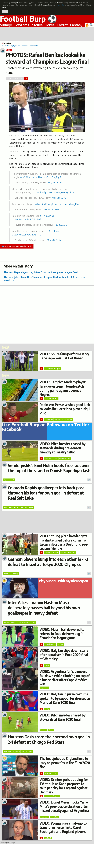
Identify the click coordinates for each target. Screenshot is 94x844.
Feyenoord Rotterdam (63, 419)
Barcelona (49, 419)
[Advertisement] (47, 33)
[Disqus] (47, 314)
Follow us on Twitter (68, 425)
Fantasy (76, 25)
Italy (47, 665)
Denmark (48, 796)
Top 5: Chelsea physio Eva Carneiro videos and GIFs (20, 46)
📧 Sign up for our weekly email (17, 246)
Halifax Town (64, 458)
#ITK (42, 215)
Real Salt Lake (26, 507)
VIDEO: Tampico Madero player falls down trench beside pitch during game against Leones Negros (63, 388)
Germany (15, 574)
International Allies (26, 622)
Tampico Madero (51, 398)
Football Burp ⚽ (28, 19)
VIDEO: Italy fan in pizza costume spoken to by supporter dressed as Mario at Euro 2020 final (65, 698)
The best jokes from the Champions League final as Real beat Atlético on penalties (44, 279)
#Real (38, 204)
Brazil (7, 574)
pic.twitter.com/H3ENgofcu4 (60, 192)
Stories (37, 25)
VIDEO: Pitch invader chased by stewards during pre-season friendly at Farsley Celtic (62, 448)
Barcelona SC (50, 644)
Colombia (54, 817)
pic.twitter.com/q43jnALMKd (26, 234)
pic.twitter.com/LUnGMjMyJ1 (46, 177)
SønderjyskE (9, 480)
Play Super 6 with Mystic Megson (63, 581)
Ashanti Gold (9, 622)
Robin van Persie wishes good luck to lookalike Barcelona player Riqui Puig (65, 408)
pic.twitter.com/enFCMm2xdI (26, 219)
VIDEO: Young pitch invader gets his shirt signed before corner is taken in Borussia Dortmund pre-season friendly (64, 542)
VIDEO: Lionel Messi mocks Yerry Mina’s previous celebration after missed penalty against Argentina (64, 806)
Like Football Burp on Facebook (24, 428)
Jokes (49, 25)
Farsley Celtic (51, 458)
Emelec (60, 644)
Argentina (44, 688)
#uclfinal (40, 192)
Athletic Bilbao (51, 552)
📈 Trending (6, 43)
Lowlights (21, 25)
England (43, 730)
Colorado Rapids (11, 507)
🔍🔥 (89, 25)
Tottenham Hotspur (52, 369)
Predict (62, 25)
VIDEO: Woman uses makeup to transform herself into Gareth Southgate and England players (63, 827)
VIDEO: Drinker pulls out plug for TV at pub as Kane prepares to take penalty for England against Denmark (64, 785)
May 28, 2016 (55, 182)
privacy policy (60, 5)
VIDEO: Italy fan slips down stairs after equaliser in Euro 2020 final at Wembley (64, 654)
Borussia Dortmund (68, 552)
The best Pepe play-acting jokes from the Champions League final (41, 272)
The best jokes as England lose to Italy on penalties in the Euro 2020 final (65, 762)
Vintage (6, 25)
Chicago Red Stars (12, 751)
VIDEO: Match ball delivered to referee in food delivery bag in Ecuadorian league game (62, 633)
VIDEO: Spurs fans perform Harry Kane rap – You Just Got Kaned (64, 356)
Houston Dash (27, 751)
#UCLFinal (25, 177)
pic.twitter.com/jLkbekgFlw (65, 204)
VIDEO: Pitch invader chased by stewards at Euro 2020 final (62, 717)
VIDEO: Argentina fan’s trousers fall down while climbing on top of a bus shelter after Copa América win (64, 677)
